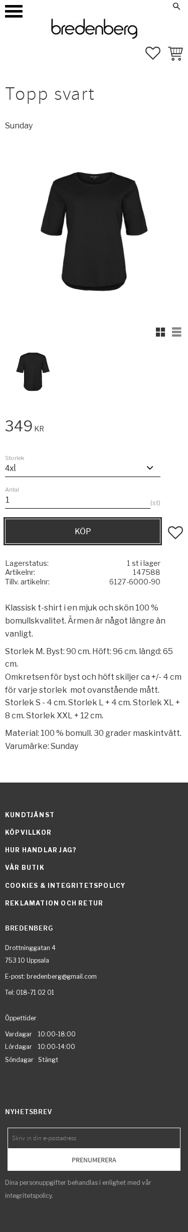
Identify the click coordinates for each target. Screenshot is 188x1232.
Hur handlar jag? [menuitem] (41, 850)
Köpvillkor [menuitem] (28, 832)
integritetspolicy (28, 1195)
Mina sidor (114, 6)
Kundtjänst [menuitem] (30, 815)
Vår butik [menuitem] (25, 867)
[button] (14, 11)
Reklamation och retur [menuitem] (54, 903)
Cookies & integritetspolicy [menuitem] (65, 885)
